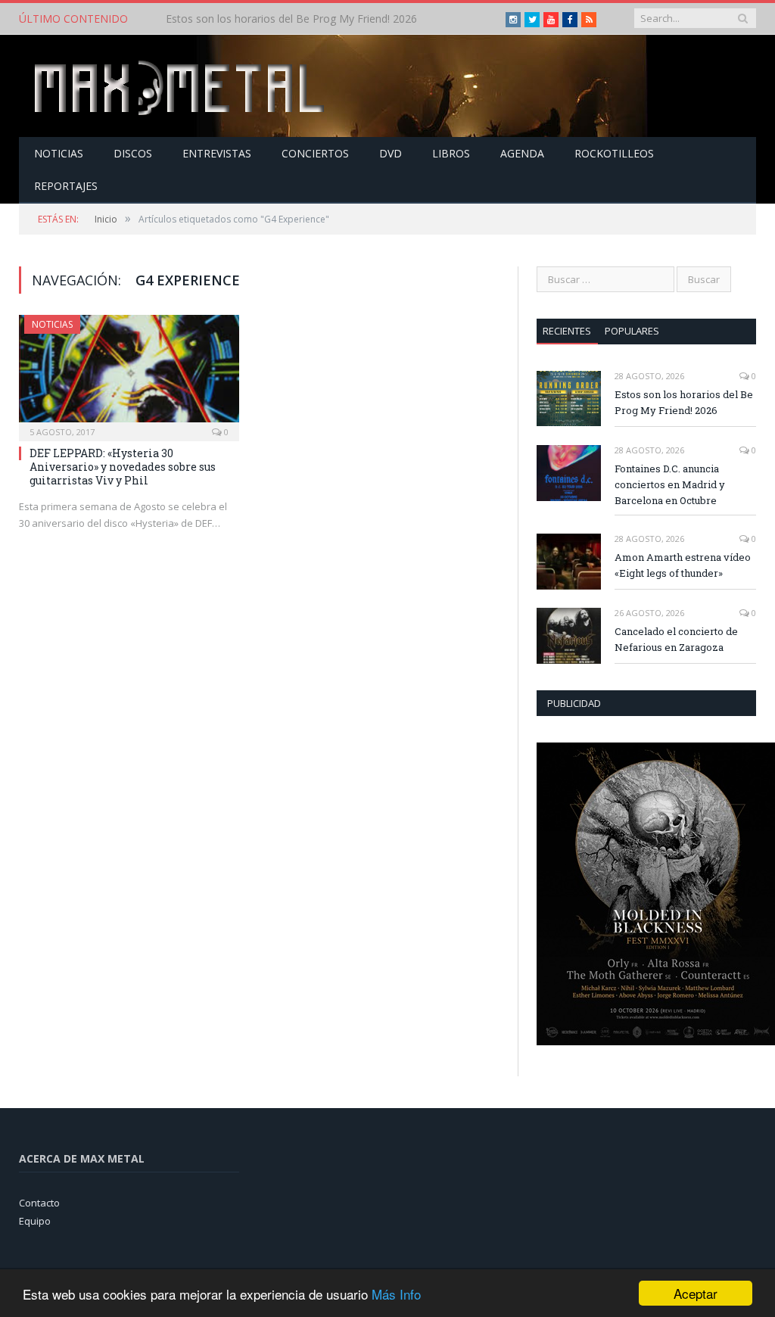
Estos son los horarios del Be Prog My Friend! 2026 (684, 402)
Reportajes (66, 186)
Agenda (522, 153)
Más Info (396, 1293)
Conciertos (315, 153)
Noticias (58, 153)
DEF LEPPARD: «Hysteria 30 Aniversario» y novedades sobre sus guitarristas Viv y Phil (123, 466)
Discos (133, 153)
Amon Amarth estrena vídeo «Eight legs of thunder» (683, 565)
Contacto (39, 1203)
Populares (632, 331)
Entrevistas (216, 153)
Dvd (390, 153)
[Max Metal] (181, 86)
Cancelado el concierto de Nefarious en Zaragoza (676, 639)
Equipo (35, 1221)
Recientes (567, 331)
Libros (451, 153)
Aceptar (695, 1293)
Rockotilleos (614, 153)
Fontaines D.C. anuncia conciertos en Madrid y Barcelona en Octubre (321, 19)
